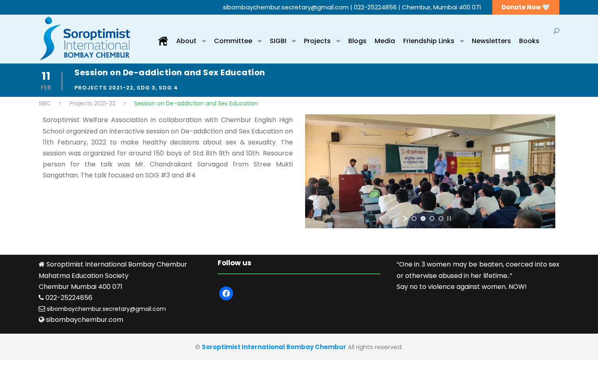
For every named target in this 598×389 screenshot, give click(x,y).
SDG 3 (146, 88)
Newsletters (491, 41)
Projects (317, 41)
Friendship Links (428, 41)
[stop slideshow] (449, 218)
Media (385, 41)
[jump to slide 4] (441, 218)
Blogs (357, 41)
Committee (233, 41)
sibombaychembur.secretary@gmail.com (286, 7)
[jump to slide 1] (414, 218)
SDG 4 (168, 88)
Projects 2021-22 (103, 88)
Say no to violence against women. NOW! (462, 286)
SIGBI (278, 41)
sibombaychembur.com (84, 319)
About (186, 41)
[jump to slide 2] (423, 218)
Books (529, 41)
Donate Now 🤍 (526, 7)
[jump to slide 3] (432, 218)
